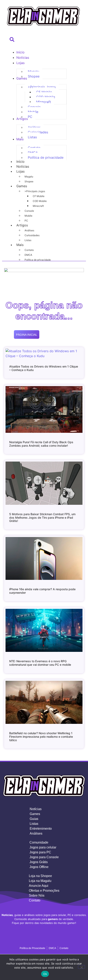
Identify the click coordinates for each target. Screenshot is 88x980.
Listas (28, 240)
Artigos (22, 225)
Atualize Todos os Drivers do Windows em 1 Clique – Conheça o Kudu (43, 368)
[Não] (81, 967)
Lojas (20, 171)
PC (26, 220)
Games (21, 186)
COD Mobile (40, 201)
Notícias (22, 166)
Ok (45, 974)
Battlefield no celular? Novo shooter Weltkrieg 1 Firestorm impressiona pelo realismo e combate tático (41, 736)
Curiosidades (32, 235)
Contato (29, 249)
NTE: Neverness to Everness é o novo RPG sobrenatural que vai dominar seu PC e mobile (40, 662)
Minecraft (38, 205)
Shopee (29, 181)
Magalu (29, 176)
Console (29, 210)
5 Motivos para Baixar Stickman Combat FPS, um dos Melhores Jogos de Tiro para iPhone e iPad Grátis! (42, 517)
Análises (29, 230)
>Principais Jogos (35, 191)
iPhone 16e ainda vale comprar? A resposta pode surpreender (42, 590)
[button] (10, 41)
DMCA (28, 254)
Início (20, 161)
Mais (20, 245)
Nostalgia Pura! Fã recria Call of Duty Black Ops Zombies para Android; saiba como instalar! (41, 443)
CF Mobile (38, 196)
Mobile (28, 215)
